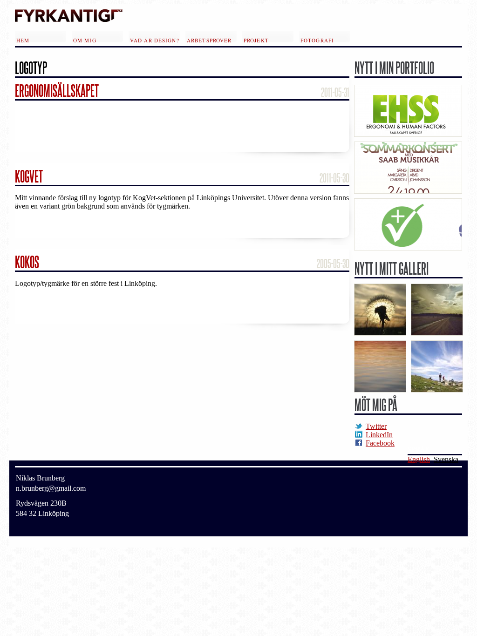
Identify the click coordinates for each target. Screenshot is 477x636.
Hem (22, 39)
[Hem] (69, 19)
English (419, 459)
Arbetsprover (209, 39)
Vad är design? (154, 39)
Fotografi (317, 39)
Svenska (446, 459)
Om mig (84, 39)
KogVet (29, 176)
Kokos (27, 262)
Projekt (256, 39)
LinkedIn (379, 435)
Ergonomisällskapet (57, 90)
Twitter (376, 426)
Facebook (380, 443)
